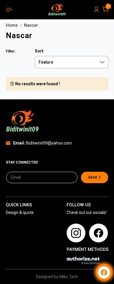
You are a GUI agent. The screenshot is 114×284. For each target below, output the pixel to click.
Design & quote (20, 212)
